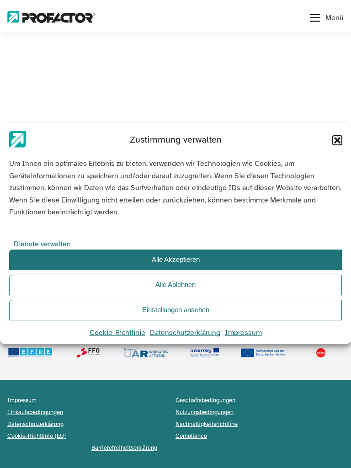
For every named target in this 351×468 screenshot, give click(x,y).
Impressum (243, 332)
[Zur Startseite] (51, 18)
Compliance (191, 436)
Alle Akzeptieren (176, 259)
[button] (337, 140)
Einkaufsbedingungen (35, 412)
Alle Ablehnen (175, 284)
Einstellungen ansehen (175, 310)
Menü (334, 17)
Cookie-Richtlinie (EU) (36, 436)
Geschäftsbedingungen (205, 400)
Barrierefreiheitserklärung (124, 448)
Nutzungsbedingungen (205, 412)
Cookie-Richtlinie (117, 332)
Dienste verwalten (42, 244)
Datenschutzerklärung (185, 332)
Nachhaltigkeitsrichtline (207, 424)
